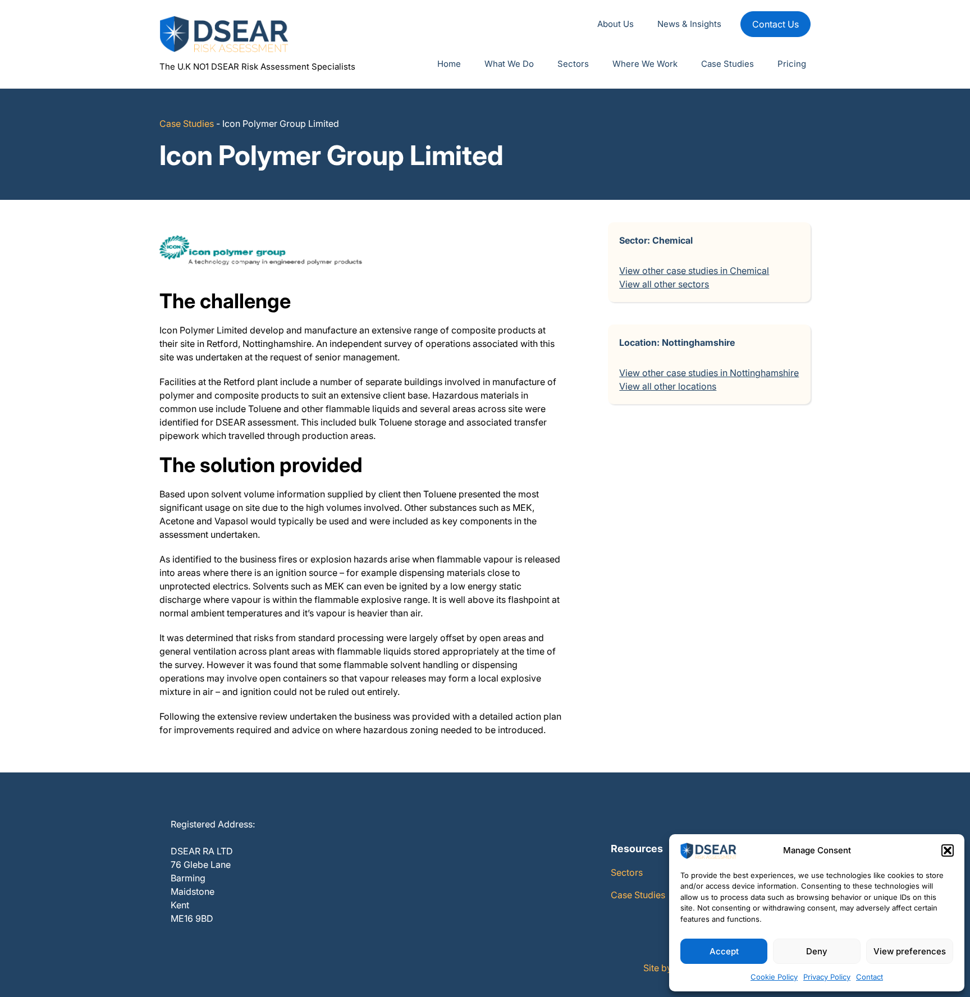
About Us (615, 24)
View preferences (909, 951)
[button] (947, 850)
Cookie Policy (774, 976)
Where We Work (645, 63)
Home (449, 63)
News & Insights (689, 24)
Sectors (573, 63)
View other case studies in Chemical (694, 270)
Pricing (791, 63)
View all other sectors (664, 284)
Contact (869, 976)
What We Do (509, 63)
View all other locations (667, 386)
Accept (724, 951)
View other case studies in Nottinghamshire (709, 372)
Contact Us (775, 24)
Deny (816, 951)
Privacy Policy (826, 976)
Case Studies (727, 63)
